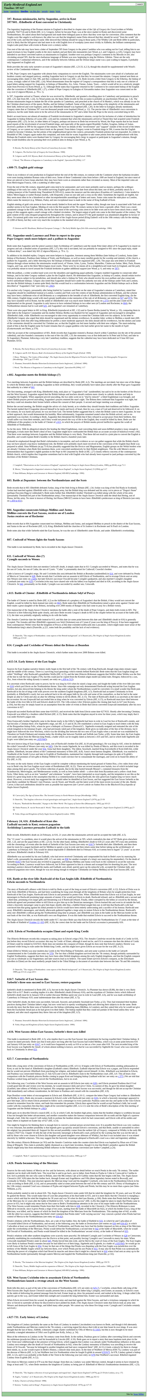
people (45, 11)
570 (51, 953)
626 (95, 1083)
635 (31, 581)
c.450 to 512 (67, 679)
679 (93, 1355)
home (6, 11)
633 (101, 1221)
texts (58, 11)
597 (116, 268)
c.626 (33, 579)
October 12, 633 (36, 922)
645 (50, 746)
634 (114, 1223)
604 (125, 303)
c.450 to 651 (15, 501)
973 (130, 298)
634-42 (59, 1216)
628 (33, 576)
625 (45, 306)
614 (111, 573)
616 (11, 686)
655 (126, 1231)
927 (122, 298)
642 (21, 584)
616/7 (91, 844)
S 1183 (96, 1329)
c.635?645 (41, 739)
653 (35, 1049)
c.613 (58, 422)
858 (66, 859)
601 (33, 387)
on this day (35, 11)
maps (52, 11)
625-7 (96, 1288)
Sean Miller (138, 1394)
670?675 (106, 1352)
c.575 (105, 300)
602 (59, 603)
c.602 (51, 286)
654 (44, 749)
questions (14, 11)
